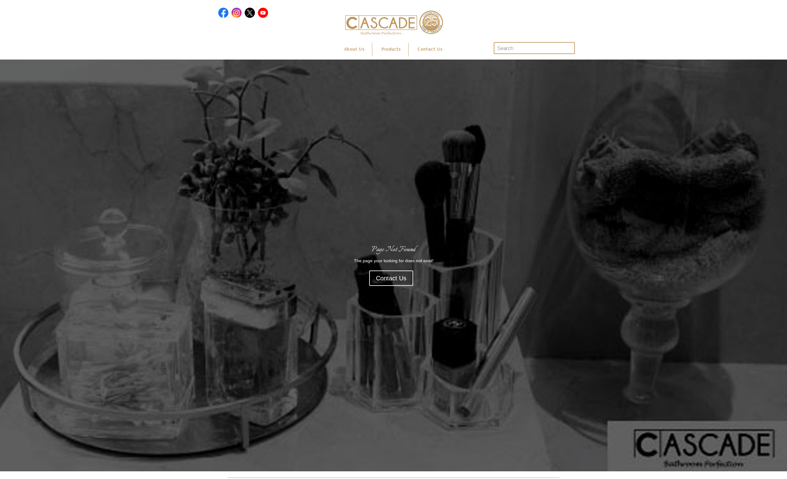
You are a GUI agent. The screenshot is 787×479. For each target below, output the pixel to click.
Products (391, 50)
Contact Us (429, 50)
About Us (354, 50)
